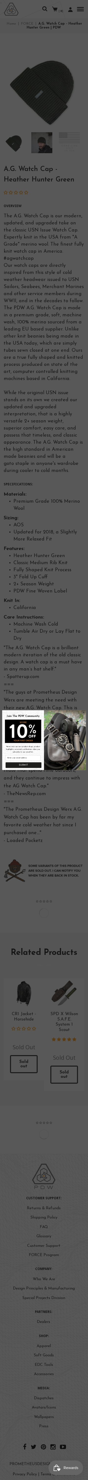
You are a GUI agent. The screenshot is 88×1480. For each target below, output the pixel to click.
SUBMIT (23, 765)
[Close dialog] (83, 712)
